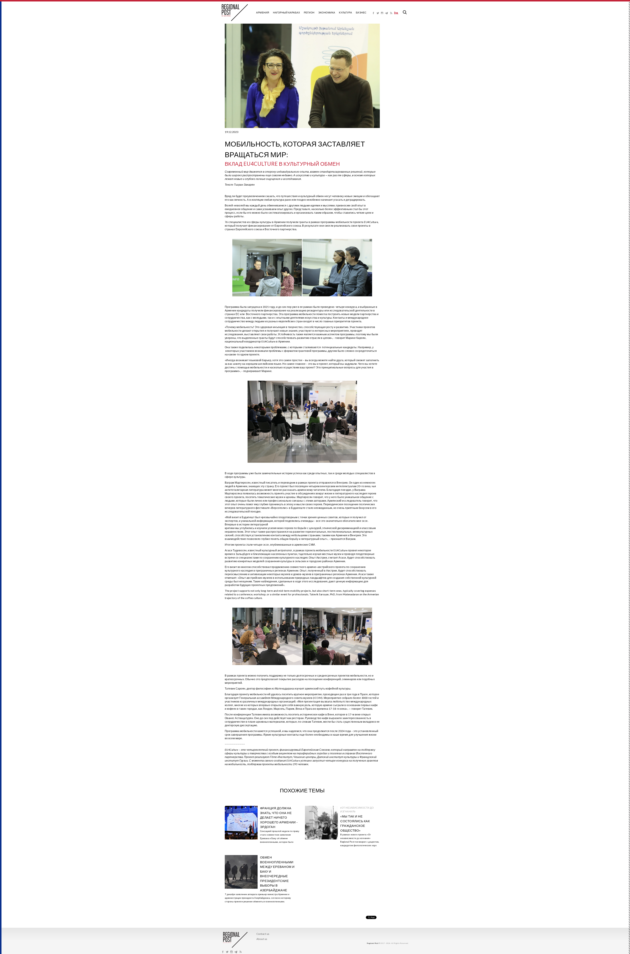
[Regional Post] (235, 12)
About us (261, 938)
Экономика (326, 12)
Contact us (262, 933)
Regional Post (372, 943)
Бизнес (361, 12)
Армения (262, 12)
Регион (309, 12)
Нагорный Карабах (286, 12)
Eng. (396, 13)
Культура (345, 12)
